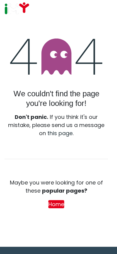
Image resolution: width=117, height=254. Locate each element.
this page (60, 133)
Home (56, 204)
